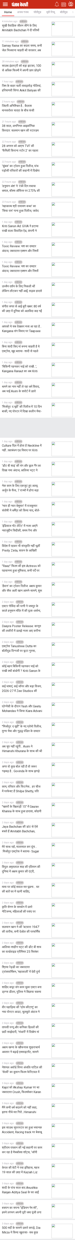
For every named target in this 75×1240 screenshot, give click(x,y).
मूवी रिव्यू (50, 12)
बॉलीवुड (64, 12)
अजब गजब (22, 12)
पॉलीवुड (37, 12)
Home (8, 12)
